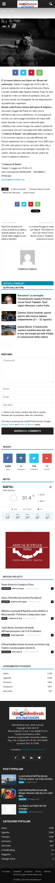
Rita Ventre (17, 652)
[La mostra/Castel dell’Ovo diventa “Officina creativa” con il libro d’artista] (8, 780)
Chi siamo (6, 871)
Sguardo (5, 602)
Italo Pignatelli (17, 635)
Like (8, 455)
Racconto (7, 691)
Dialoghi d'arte (8, 858)
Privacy (38, 871)
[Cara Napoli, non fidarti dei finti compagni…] (8, 809)
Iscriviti (47, 455)
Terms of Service (26, 424)
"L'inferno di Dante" (18, 189)
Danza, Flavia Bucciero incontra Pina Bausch (21, 597)
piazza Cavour (29, 192)
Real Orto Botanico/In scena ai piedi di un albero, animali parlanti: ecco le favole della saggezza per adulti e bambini (14, 232)
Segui (21, 455)
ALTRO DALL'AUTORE (13, 287)
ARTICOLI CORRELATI (13, 283)
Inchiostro (6, 588)
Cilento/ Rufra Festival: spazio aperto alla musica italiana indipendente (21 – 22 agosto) (35, 316)
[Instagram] (24, 758)
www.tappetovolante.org (12, 179)
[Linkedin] (31, 758)
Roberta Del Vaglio (19, 601)
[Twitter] (39, 758)
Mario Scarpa (18, 588)
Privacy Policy (7, 424)
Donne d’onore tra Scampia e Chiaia (17, 584)
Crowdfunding (8, 850)
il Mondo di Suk (15, 618)
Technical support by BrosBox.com (27, 874)
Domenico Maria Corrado (39, 189)
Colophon (28, 871)
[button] (51, 4)
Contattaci (17, 871)
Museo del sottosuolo (11, 192)
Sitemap (47, 871)
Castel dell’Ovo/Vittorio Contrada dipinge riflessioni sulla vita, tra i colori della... (35, 793)
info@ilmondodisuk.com (33, 749)
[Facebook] (16, 758)
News (4, 48)
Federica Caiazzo (27, 268)
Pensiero (7, 682)
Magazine (6, 854)
